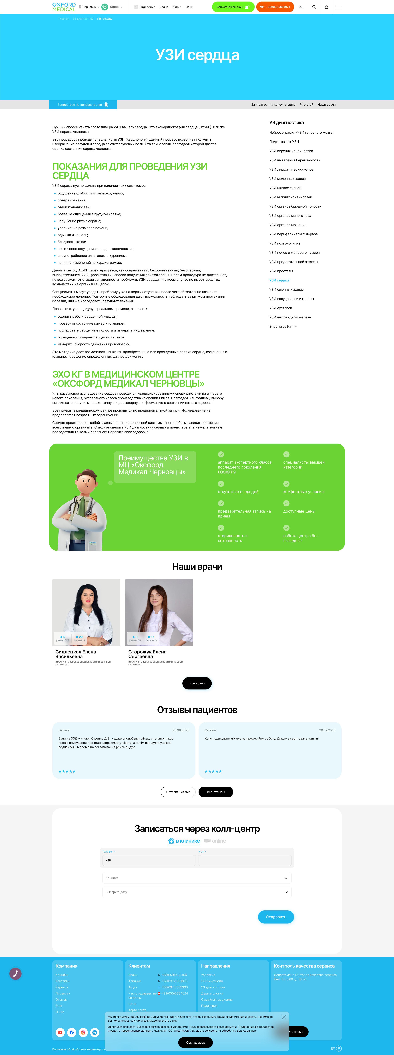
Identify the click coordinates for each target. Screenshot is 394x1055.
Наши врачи (327, 104)
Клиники (62, 975)
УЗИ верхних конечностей (291, 151)
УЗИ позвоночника (284, 243)
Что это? (306, 104)
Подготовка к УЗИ (284, 142)
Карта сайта (137, 1010)
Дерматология (212, 993)
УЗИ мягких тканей (285, 188)
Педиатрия (209, 1006)
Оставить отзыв (178, 792)
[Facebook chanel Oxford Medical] (71, 1032)
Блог (59, 1006)
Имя (202, 851)
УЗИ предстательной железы (293, 262)
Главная (63, 18)
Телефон (109, 851)
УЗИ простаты (281, 271)
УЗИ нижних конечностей (290, 197)
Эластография (281, 326)
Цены (189, 7)
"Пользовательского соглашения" (211, 1026)
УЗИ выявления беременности (294, 160)
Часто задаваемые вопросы (142, 996)
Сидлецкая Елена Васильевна (75, 654)
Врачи (164, 7)
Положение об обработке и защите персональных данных (87, 1049)
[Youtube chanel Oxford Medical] (60, 1032)
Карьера (62, 987)
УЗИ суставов (280, 308)
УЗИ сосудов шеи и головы (291, 299)
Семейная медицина (217, 999)
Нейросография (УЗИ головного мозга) (301, 132)
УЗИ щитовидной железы (290, 317)
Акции (177, 7)
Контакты (63, 981)
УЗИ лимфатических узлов (291, 169)
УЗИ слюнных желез (286, 289)
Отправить (276, 917)
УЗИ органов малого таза (290, 216)
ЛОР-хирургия (212, 981)
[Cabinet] (326, 7)
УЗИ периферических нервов (293, 234)
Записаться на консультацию (273, 104)
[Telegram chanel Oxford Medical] (94, 1032)
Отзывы (61, 999)
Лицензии (63, 993)
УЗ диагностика (83, 18)
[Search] (314, 7)
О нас (60, 1012)
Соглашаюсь (195, 1042)
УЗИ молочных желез (287, 179)
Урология (208, 975)
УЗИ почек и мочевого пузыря (294, 253)
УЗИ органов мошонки (287, 225)
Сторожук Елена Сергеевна (147, 654)
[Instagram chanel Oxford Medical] (83, 1032)
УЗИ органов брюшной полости (295, 206)
